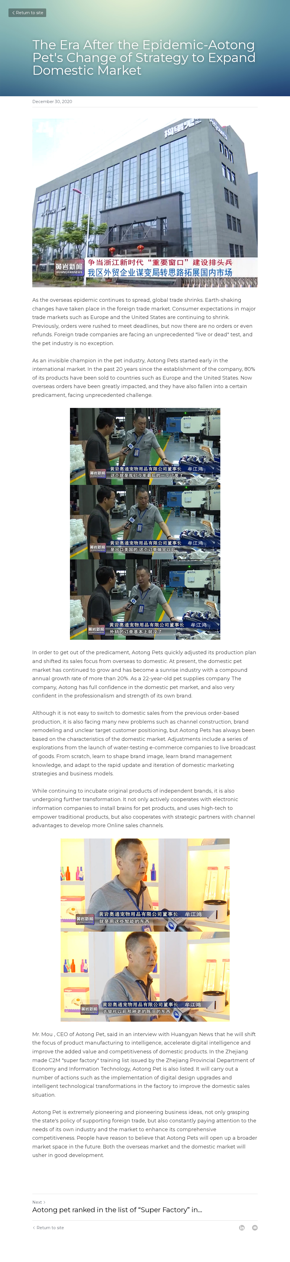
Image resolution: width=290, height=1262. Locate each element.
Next (37, 1202)
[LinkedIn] (242, 1228)
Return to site (29, 12)
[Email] (255, 1228)
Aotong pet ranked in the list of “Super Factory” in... (117, 1210)
